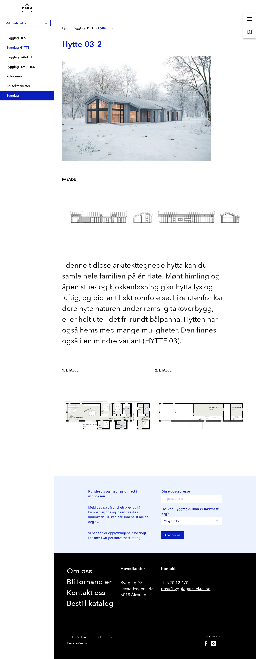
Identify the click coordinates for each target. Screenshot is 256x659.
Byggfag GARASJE (20, 57)
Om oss (79, 571)
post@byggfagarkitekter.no (185, 588)
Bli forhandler (89, 582)
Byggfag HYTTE (18, 47)
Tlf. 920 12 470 (174, 582)
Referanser (14, 76)
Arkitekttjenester (18, 86)
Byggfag (12, 95)
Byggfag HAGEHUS (20, 67)
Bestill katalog (90, 603)
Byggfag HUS (16, 38)
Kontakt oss (86, 593)
